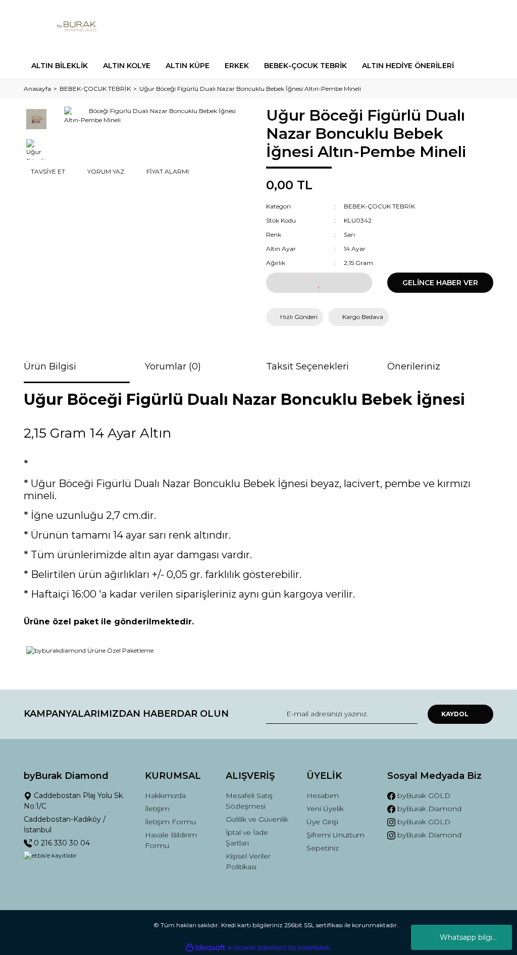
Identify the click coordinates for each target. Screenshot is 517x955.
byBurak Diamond (428, 808)
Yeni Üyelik (325, 808)
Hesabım (322, 795)
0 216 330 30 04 (61, 842)
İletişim (157, 808)
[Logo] (77, 26)
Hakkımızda (165, 795)
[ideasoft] (205, 947)
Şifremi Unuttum (335, 834)
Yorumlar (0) (173, 366)
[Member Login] (440, 26)
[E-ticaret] (257, 947)
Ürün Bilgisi (50, 366)
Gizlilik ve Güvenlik (257, 819)
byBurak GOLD (422, 795)
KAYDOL (455, 714)
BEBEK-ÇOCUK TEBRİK (379, 206)
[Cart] (481, 26)
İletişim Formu (170, 821)
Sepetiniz (322, 848)
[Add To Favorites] (319, 283)
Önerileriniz (413, 366)
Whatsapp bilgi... (468, 937)
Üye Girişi (322, 821)
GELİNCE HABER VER (440, 282)
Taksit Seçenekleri (307, 366)
